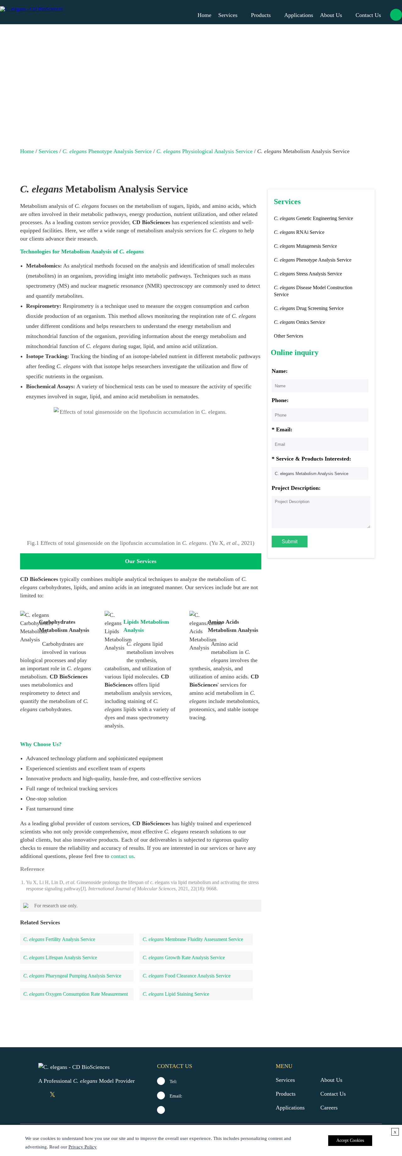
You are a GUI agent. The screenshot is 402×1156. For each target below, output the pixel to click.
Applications (298, 15)
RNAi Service (299, 232)
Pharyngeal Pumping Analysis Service (72, 975)
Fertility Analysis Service (59, 939)
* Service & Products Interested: (311, 459)
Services (227, 15)
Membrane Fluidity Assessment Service (193, 939)
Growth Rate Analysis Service (184, 957)
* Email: (282, 429)
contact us (122, 856)
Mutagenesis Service (305, 246)
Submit (289, 541)
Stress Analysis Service (308, 273)
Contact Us (368, 15)
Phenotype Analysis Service (107, 151)
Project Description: (296, 488)
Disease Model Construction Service (313, 291)
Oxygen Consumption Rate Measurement (75, 994)
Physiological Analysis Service (204, 151)
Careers (329, 1107)
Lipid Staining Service (176, 994)
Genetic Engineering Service (313, 218)
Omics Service (299, 322)
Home (204, 15)
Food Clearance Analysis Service (187, 975)
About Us (331, 15)
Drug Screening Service (309, 308)
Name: (280, 371)
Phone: (280, 400)
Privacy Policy (82, 1146)
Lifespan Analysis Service (60, 957)
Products (261, 15)
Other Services (288, 336)
